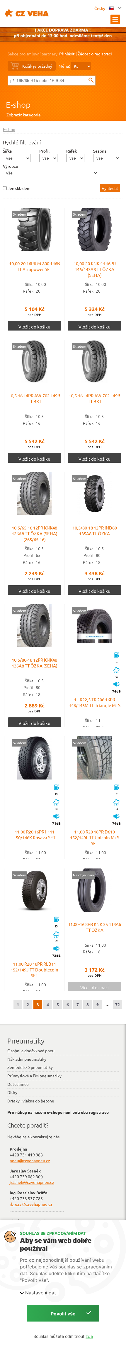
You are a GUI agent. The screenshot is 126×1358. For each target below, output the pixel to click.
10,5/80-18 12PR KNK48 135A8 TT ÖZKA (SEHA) (34, 662)
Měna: (64, 66)
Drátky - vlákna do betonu (30, 1100)
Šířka (7, 150)
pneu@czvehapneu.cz (30, 1160)
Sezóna (99, 150)
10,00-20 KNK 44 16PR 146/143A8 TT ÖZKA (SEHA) (95, 269)
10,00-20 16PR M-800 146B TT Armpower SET (34, 266)
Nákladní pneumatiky (26, 1059)
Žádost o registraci (95, 53)
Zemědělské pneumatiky (30, 1067)
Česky (100, 8)
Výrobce (10, 166)
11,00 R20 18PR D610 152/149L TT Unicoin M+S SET (94, 837)
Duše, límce (18, 1084)
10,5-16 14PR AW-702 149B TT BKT (34, 398)
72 (117, 1004)
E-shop (18, 104)
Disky (12, 1092)
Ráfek (71, 150)
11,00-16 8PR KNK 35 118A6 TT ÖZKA (94, 927)
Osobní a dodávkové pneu (31, 1050)
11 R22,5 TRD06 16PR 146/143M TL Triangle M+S (94, 702)
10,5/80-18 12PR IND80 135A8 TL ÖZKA (94, 530)
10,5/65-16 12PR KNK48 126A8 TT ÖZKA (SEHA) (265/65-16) (34, 533)
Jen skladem (19, 188)
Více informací (94, 987)
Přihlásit (67, 53)
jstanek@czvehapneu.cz (32, 1182)
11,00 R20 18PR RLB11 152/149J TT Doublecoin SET (34, 969)
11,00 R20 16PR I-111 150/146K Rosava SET (34, 834)
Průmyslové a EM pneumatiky (34, 1075)
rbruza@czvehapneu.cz (31, 1204)
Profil (44, 150)
